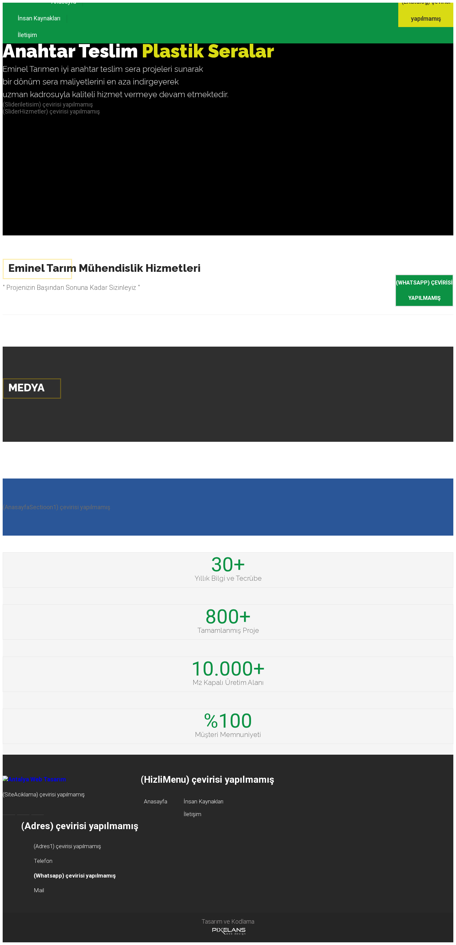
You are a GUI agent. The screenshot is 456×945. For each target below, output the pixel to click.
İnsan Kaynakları (39, 18)
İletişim (27, 34)
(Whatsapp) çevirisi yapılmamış (424, 290)
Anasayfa (155, 801)
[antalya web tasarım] (228, 931)
